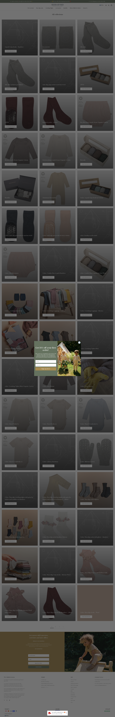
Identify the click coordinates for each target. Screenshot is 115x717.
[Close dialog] (79, 342)
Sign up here (46, 368)
